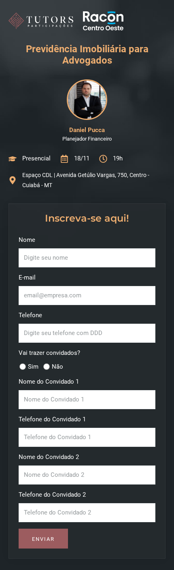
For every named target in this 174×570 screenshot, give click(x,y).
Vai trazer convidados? (49, 353)
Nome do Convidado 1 (49, 381)
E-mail (27, 277)
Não (57, 366)
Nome (27, 239)
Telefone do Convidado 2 (52, 494)
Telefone (30, 315)
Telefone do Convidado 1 (52, 419)
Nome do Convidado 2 (49, 457)
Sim (33, 366)
